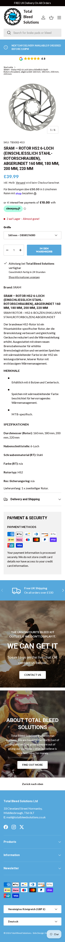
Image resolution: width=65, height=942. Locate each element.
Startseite (8, 67)
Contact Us (32, 674)
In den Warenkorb (44, 250)
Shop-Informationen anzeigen (24, 277)
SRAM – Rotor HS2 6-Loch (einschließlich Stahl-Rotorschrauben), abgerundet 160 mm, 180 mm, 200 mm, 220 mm (31, 72)
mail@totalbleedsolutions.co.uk (26, 817)
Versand (20, 182)
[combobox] (32, 33)
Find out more (32, 764)
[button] (32, 59)
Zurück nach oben (32, 783)
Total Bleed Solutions (21, 933)
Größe (7, 227)
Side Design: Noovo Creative (46, 933)
